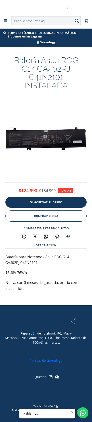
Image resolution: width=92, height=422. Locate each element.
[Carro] (86, 21)
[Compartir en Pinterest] (57, 237)
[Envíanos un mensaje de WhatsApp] (82, 412)
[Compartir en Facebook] (24, 237)
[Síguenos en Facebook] (57, 377)
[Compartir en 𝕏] (35, 237)
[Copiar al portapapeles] (68, 237)
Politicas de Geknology (46, 360)
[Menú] (6, 20)
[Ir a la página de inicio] (46, 7)
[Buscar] (77, 20)
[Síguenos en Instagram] (50, 377)
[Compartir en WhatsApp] (46, 237)
